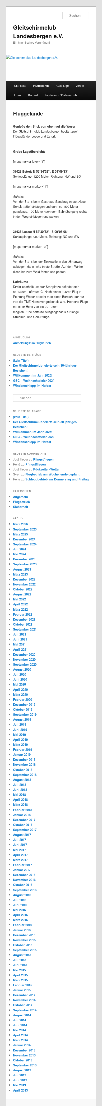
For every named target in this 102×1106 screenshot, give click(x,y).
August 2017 (22, 834)
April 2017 (20, 855)
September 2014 (25, 1010)
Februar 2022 (22, 614)
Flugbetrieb (21, 501)
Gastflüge (62, 85)
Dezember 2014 (24, 995)
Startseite (20, 85)
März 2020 (20, 694)
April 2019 (20, 739)
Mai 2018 (19, 794)
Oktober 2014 (22, 1005)
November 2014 (24, 1000)
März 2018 (20, 804)
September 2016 (25, 890)
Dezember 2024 (24, 539)
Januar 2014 (22, 1045)
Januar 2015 (22, 990)
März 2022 (20, 609)
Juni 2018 (20, 789)
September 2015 (25, 950)
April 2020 (20, 689)
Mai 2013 (19, 1085)
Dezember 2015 (24, 935)
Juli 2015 (19, 960)
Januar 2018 (22, 814)
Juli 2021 (19, 634)
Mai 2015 (19, 970)
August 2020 (22, 669)
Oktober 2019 (22, 709)
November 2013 (24, 1055)
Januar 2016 (22, 930)
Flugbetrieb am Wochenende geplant (52, 474)
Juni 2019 (20, 729)
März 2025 (20, 534)
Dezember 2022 (24, 579)
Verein (80, 85)
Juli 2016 (19, 900)
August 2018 (22, 779)
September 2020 (25, 664)
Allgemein (20, 496)
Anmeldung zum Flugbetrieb (32, 343)
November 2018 (24, 764)
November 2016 (24, 879)
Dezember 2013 (24, 1050)
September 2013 (25, 1065)
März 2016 (20, 919)
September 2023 (25, 564)
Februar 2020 (22, 699)
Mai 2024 (19, 554)
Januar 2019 (22, 754)
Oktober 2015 (22, 945)
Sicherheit (20, 506)
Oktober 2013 (22, 1060)
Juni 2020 (20, 679)
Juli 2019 (19, 724)
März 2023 (20, 574)
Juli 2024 (19, 549)
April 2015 (20, 975)
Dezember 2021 (24, 619)
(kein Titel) (20, 360)
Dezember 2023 (24, 559)
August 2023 (22, 569)
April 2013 (20, 1090)
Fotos (17, 95)
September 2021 (25, 629)
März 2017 (20, 859)
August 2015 (22, 955)
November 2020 (24, 659)
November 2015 (24, 940)
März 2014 (20, 1040)
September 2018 (25, 774)
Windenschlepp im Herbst (32, 385)
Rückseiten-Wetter (46, 469)
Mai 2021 (19, 644)
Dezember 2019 (24, 704)
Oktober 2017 (22, 824)
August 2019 (22, 719)
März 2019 (20, 744)
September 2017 (25, 829)
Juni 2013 (20, 1080)
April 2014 (20, 1035)
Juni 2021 (20, 639)
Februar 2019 (22, 749)
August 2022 (22, 594)
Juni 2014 (20, 1025)
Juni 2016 (20, 905)
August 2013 (22, 1070)
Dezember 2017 (24, 819)
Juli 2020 (19, 674)
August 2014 (22, 1015)
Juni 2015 (20, 965)
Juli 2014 (19, 1020)
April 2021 (20, 649)
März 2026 (20, 524)
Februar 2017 (22, 864)
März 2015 (20, 980)
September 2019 (25, 714)
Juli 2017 (19, 839)
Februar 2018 (22, 809)
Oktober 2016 (22, 884)
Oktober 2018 (22, 769)
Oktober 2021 (22, 624)
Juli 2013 (19, 1075)
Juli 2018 (19, 784)
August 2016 (22, 895)
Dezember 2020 (24, 654)
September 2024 (25, 544)
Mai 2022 (19, 599)
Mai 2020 (19, 684)
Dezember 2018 (24, 759)
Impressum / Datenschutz (61, 95)
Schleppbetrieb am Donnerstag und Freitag (57, 479)
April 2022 (20, 604)
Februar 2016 (22, 924)
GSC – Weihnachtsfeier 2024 (33, 380)
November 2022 (24, 584)
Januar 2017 (22, 869)
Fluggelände (41, 85)
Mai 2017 (19, 850)
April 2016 (20, 914)
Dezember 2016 (24, 874)
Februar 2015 (22, 985)
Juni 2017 (20, 844)
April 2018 (20, 799)
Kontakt (33, 95)
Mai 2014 (19, 1030)
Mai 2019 (19, 734)
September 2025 (25, 529)
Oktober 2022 (22, 589)
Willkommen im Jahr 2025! (32, 375)
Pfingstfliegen (43, 459)
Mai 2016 (19, 910)
